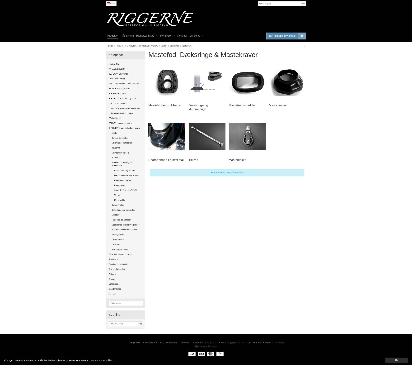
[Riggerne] (206, 18)
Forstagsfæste (118, 235)
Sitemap (280, 342)
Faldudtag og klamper (121, 220)
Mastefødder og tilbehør (124, 170)
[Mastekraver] (287, 81)
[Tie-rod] (207, 136)
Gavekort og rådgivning (119, 264)
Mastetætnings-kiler (122, 180)
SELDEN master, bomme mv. (121, 123)
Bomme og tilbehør (120, 138)
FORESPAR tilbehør (117, 93)
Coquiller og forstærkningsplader (126, 225)
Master (114, 133)
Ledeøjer (115, 215)
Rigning (112, 279)
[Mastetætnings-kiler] (247, 81)
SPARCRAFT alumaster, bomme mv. (124, 128)
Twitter (213, 346)
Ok (396, 360)
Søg (303, 3)
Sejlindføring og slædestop (123, 210)
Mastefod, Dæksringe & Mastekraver (122, 164)
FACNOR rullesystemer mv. (120, 88)
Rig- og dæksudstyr (117, 269)
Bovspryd (116, 148)
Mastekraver (119, 185)
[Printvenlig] (304, 46)
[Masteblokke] (247, 136)
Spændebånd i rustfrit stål (125, 190)
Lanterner (116, 244)
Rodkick (115, 158)
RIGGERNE (114, 64)
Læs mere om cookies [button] (101, 360)
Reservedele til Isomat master (124, 230)
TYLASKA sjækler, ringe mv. (121, 254)
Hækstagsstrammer (120, 249)
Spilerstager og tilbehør (122, 143)
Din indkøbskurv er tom (282, 35)
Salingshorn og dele (120, 153)
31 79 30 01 (209, 342)
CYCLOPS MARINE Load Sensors (124, 84)
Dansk (112, 3)
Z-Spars (112, 274)
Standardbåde (115, 289)
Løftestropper (114, 284)
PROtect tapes (115, 118)
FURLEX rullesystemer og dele (122, 98)
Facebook (202, 346)
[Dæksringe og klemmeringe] (207, 81)
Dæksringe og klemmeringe (126, 175)
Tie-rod (117, 195)
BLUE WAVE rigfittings (118, 74)
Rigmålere (113, 259)
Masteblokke (119, 200)
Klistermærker (118, 240)
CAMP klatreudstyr (117, 79)
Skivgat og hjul (118, 205)
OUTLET (112, 294)
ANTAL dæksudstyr (117, 69)
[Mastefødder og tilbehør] (166, 81)
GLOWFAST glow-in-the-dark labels (124, 108)
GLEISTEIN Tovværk (117, 103)
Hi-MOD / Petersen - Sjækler (121, 113)
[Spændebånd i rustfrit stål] (166, 136)
